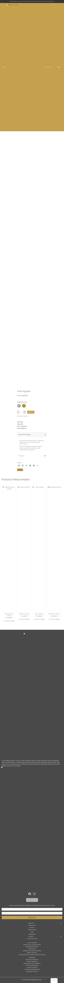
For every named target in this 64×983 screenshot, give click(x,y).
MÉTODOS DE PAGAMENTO (32, 959)
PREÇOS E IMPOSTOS (32, 952)
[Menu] (3, 67)
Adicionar (30, 412)
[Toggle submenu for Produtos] (61, 924)
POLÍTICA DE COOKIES (32, 967)
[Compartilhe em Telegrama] (34, 465)
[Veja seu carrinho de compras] (58, 67)
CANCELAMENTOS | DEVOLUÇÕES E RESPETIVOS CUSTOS (32, 954)
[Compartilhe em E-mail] (26, 465)
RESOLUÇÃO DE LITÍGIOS (32, 971)
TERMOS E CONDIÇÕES (32, 961)
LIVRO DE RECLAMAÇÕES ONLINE (32, 969)
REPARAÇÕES (32, 957)
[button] (22, 416)
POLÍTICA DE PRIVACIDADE (32, 965)
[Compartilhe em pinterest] (22, 465)
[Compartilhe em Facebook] (19, 465)
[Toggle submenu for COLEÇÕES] (61, 937)
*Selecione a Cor (22, 402)
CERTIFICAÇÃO (32, 948)
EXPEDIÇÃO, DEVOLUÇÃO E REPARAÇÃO (32, 950)
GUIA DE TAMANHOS (32, 942)
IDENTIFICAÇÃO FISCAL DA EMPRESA (32, 963)
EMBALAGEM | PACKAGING (32, 946)
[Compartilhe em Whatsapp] (38, 465)
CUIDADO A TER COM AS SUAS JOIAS (32, 944)
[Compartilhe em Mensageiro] (30, 465)
